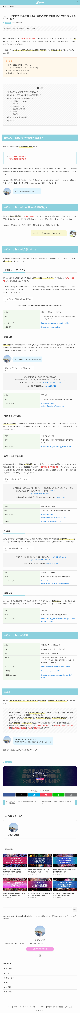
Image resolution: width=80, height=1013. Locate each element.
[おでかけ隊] (40, 2)
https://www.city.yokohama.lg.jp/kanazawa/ (56, 447)
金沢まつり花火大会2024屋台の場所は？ (23, 92)
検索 (74, 909)
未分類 (8, 987)
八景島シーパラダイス (20, 101)
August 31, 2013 (59, 497)
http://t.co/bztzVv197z (58, 491)
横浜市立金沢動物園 (19, 109)
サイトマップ (27, 1007)
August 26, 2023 (50, 386)
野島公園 (15, 103)
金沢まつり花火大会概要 (18, 117)
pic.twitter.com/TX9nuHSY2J (52, 382)
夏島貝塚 (15, 114)
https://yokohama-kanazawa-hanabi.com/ (55, 667)
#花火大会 (62, 557)
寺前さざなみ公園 (18, 106)
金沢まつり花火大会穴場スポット (21, 98)
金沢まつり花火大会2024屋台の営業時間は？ (25, 95)
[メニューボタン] (2, 2)
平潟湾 (15, 111)
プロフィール (17, 1007)
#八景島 (56, 557)
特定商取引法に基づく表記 (55, 1007)
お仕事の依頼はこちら (40, 949)
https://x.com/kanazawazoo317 (52, 521)
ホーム (10, 1007)
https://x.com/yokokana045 (50, 671)
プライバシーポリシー (39, 1007)
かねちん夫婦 (13, 835)
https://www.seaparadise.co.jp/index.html (55, 323)
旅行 (7, 982)
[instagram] (40, 955)
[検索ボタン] (77, 2)
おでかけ (9, 968)
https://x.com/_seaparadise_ (51, 327)
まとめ (11, 120)
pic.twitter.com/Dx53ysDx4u (40, 493)
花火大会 (8, 22)
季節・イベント (11, 978)
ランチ (8, 973)
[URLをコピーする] (71, 794)
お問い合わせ (68, 1007)
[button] (9, 794)
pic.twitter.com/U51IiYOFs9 (40, 560)
